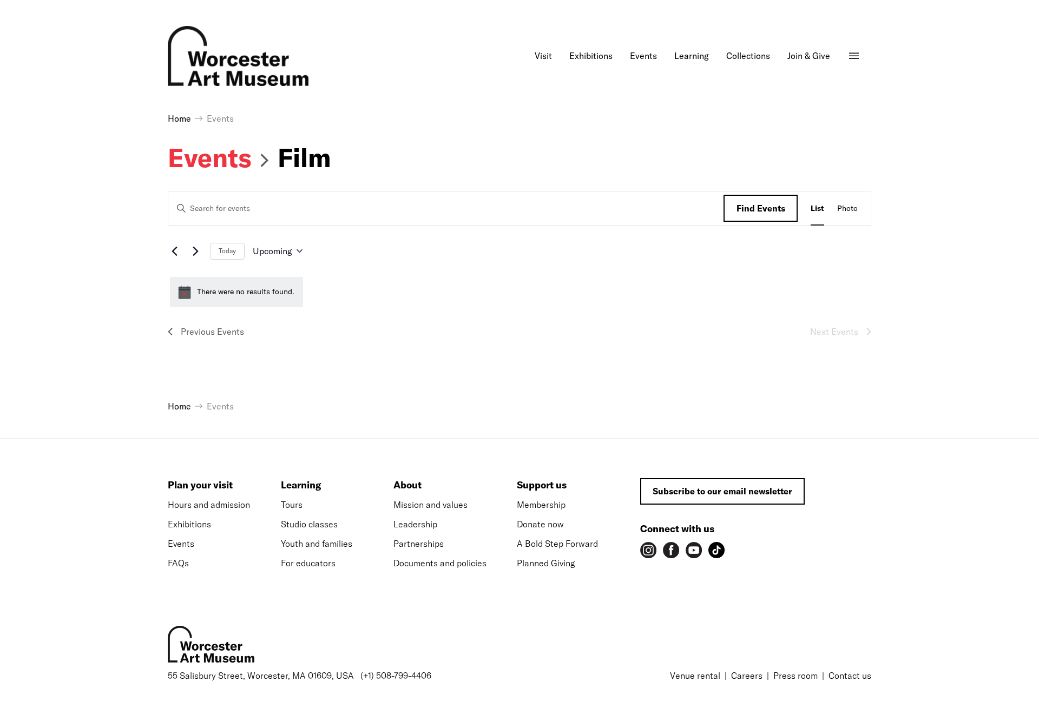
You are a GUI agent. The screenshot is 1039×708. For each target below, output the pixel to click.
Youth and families (316, 543)
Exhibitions (189, 524)
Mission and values (430, 504)
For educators (308, 563)
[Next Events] (195, 250)
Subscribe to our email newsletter (722, 491)
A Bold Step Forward (557, 543)
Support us (542, 485)
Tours (292, 504)
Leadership (415, 524)
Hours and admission (209, 504)
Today (227, 251)
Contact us (849, 675)
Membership (541, 504)
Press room (795, 675)
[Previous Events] (174, 250)
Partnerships (418, 543)
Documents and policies (439, 563)
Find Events (760, 208)
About (407, 485)
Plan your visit (200, 485)
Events (210, 157)
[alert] (236, 292)
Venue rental (695, 675)
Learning (301, 485)
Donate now (540, 524)
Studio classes (309, 524)
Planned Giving (546, 563)
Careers (746, 675)
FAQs (178, 563)
